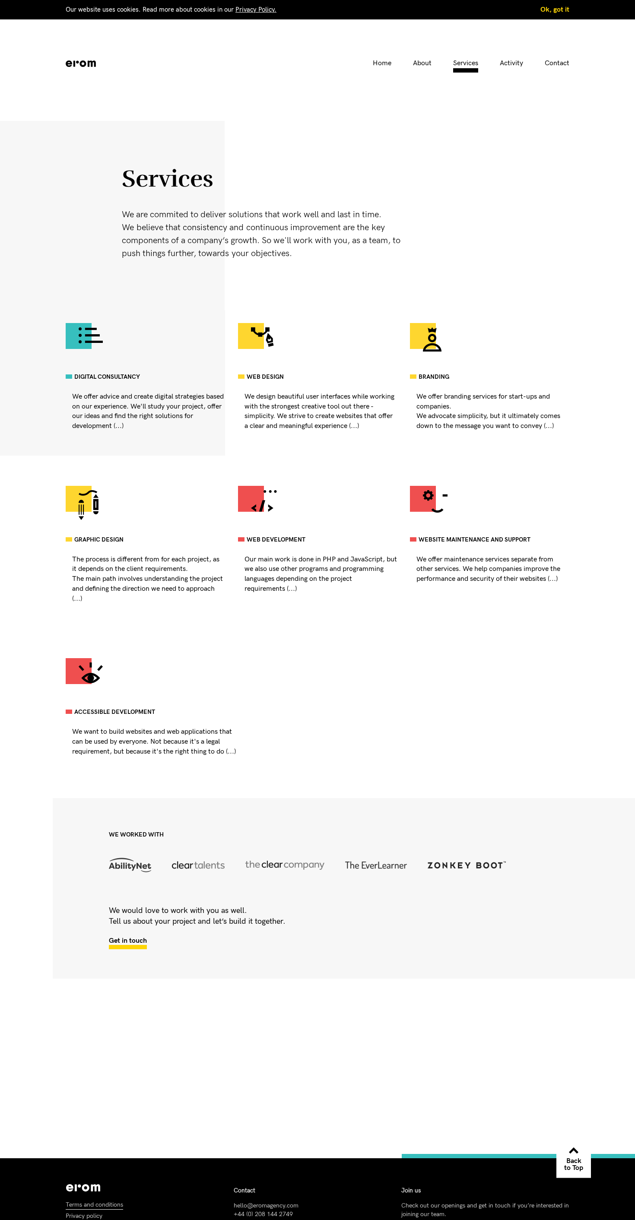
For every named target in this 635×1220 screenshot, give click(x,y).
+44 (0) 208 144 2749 (263, 1214)
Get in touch (128, 941)
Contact (557, 63)
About (422, 63)
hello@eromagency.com (266, 1205)
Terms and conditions (94, 1204)
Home (382, 63)
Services (465, 63)
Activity (511, 63)
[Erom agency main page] (81, 63)
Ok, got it (554, 10)
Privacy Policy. (255, 9)
